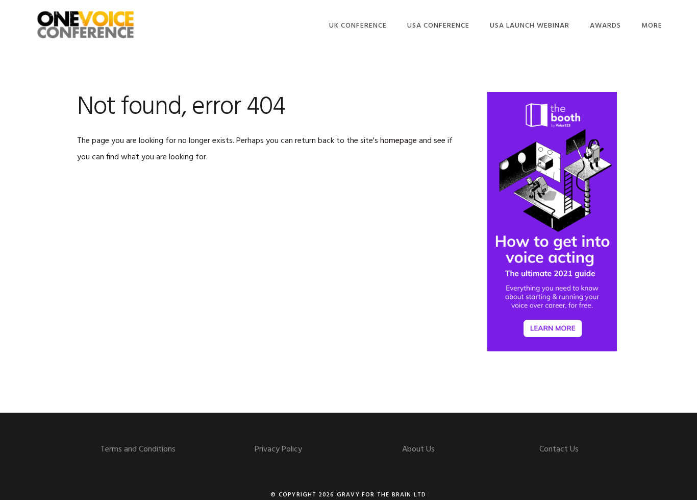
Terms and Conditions (138, 449)
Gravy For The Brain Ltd (382, 495)
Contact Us (559, 449)
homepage (398, 141)
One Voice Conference (86, 24)
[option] (552, 221)
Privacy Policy (278, 449)
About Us (418, 449)
